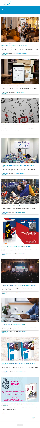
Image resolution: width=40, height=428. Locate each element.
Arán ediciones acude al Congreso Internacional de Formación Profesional (18, 285)
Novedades (18, 92)
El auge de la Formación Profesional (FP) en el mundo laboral (15, 205)
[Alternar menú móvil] (38, 2)
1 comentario (22, 92)
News (21, 53)
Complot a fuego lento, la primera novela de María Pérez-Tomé (16, 246)
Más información (3, 54)
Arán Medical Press (5, 53)
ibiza (19, 53)
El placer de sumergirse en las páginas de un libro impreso (15, 85)
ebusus (17, 53)
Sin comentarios (24, 53)
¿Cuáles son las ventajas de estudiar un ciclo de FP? (13, 324)
